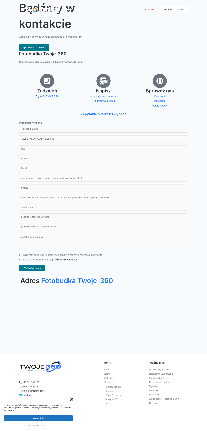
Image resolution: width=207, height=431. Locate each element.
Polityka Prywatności (37, 425)
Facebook (27, 395)
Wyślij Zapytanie (32, 268)
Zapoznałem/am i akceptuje (50, 259)
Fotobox (110, 391)
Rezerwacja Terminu (159, 382)
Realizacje (98, 9)
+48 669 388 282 (30, 382)
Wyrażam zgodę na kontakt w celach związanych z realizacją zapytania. (63, 254)
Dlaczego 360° (132, 9)
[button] (71, 399)
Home (69, 9)
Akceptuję (38, 418)
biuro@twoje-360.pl (32, 386)
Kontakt (149, 9)
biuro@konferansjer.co (33, 390)
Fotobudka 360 (113, 387)
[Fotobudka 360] (40, 9)
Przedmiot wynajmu (31, 122)
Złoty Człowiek (113, 395)
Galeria (82, 9)
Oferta (112, 9)
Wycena (153, 386)
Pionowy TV (155, 390)
